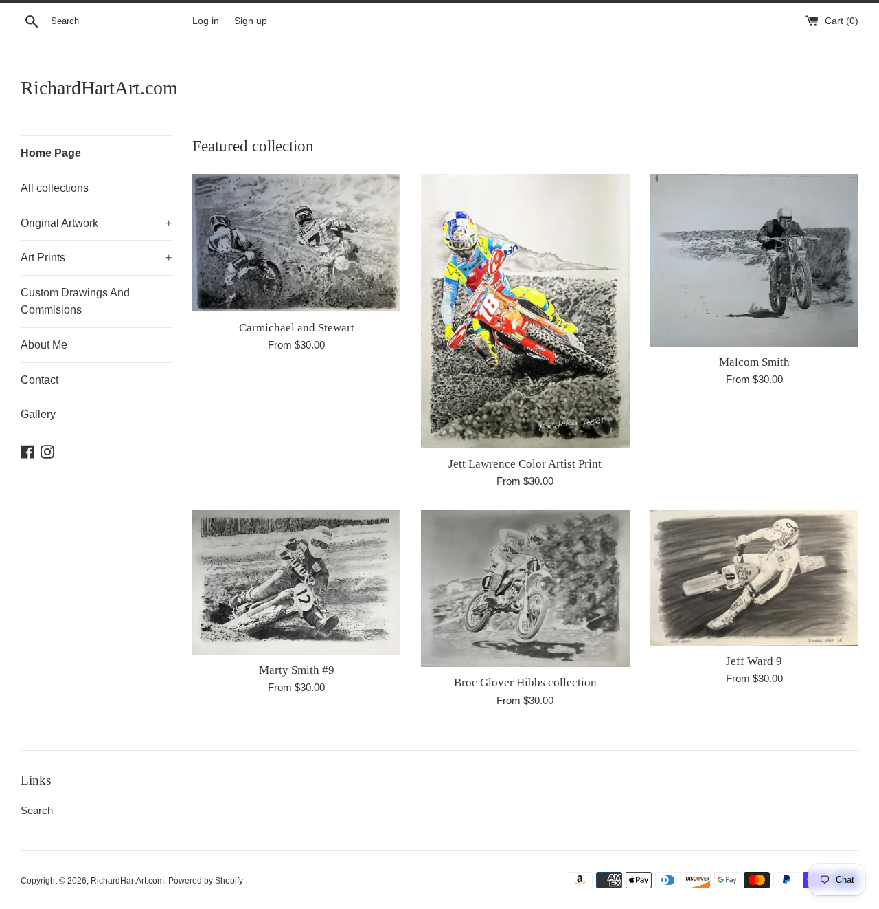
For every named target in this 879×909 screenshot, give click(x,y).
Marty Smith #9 (296, 670)
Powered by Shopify (205, 881)
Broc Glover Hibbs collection (525, 682)
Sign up (250, 21)
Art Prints (96, 257)
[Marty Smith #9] (296, 582)
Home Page (51, 153)
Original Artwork (96, 223)
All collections (55, 188)
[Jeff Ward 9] (754, 578)
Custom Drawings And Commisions (75, 301)
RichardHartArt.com (99, 87)
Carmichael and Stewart (296, 327)
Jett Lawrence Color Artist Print (525, 463)
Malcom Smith (754, 362)
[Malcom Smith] (754, 260)
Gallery (38, 414)
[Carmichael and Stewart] (296, 243)
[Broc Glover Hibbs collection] (525, 588)
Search (37, 810)
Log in (205, 21)
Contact (39, 380)
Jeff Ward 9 (754, 661)
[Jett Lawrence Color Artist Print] (525, 311)
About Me (44, 345)
